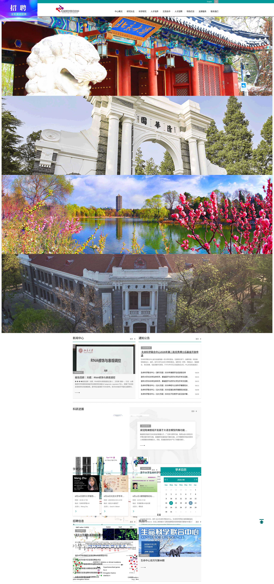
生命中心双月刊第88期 (153, 323)
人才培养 (154, 11)
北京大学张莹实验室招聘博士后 (87, 340)
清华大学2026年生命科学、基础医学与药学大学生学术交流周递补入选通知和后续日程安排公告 (177, 140)
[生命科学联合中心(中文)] (68, 9)
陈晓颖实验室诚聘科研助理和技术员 (88, 335)
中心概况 (118, 11)
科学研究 (142, 11)
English (209, 1)
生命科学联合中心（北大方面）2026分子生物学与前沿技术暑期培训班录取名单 (171, 157)
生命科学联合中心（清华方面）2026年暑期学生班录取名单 (163, 135)
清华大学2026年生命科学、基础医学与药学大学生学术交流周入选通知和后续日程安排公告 (175, 144)
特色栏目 (190, 11)
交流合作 (166, 11)
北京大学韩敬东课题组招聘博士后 (88, 331)
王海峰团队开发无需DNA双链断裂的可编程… (164, 193)
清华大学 (77, 362)
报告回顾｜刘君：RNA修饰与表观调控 (95, 140)
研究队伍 (130, 11)
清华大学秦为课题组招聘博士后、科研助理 (97, 297)
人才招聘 (178, 11)
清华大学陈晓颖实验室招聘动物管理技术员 (91, 318)
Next (267, 56)
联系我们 (214, 11)
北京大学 (104, 362)
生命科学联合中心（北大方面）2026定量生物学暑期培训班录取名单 (167, 152)
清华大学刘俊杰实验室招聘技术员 (88, 322)
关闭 (36, 23)
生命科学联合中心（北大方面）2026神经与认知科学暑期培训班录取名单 (168, 148)
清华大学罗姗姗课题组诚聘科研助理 (88, 327)
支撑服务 (202, 11)
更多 (131, 102)
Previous (7, 56)
